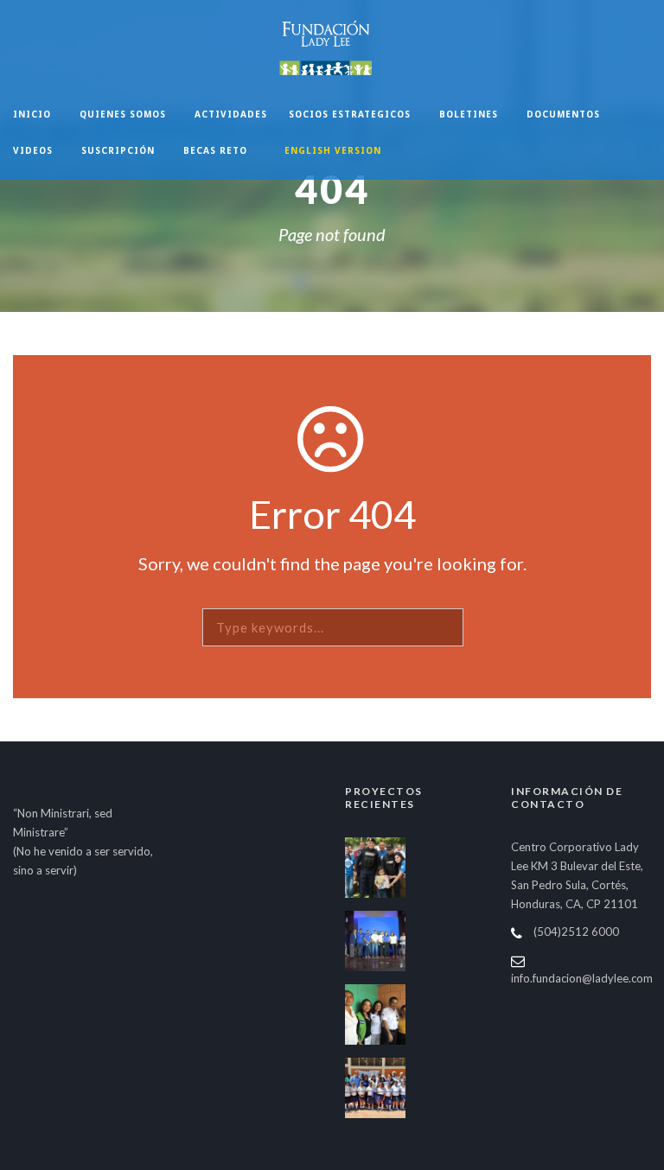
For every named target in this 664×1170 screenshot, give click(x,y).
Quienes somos (123, 114)
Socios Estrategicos (350, 114)
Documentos (563, 114)
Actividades (231, 114)
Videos (33, 150)
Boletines (468, 114)
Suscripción (118, 150)
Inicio (32, 114)
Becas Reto (215, 150)
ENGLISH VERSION (332, 150)
